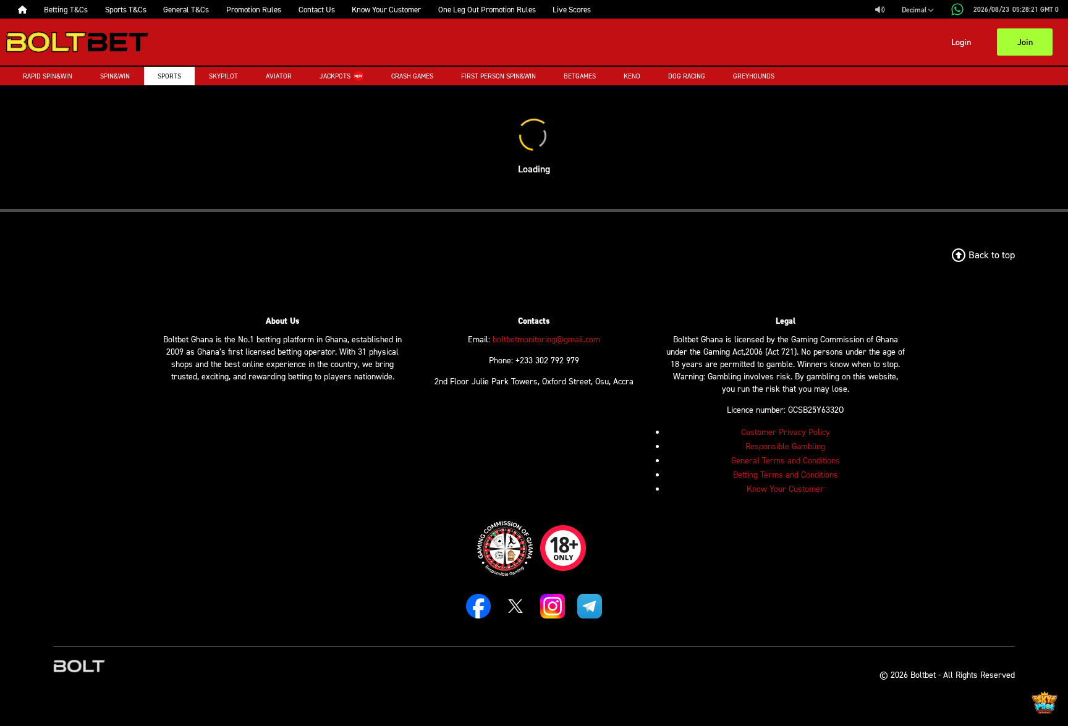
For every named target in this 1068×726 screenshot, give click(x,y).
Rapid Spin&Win (47, 76)
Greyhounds (753, 76)
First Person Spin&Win (498, 76)
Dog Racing (686, 76)
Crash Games (412, 76)
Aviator (279, 76)
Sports (169, 76)
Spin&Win (115, 76)
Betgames (580, 76)
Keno (632, 76)
